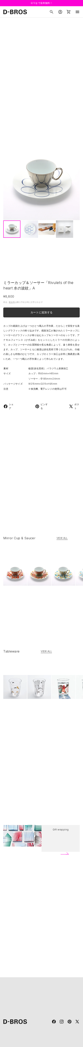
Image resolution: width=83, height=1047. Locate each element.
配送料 (12, 302)
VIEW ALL (62, 538)
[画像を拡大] (41, 181)
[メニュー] (77, 12)
